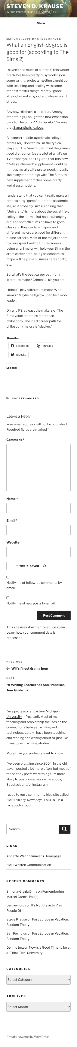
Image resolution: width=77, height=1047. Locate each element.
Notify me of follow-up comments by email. (34, 585)
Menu (41, 23)
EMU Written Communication (28, 865)
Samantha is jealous (28, 127)
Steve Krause (49, 38)
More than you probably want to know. (34, 753)
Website (12, 542)
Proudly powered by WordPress (27, 1036)
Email (11, 520)
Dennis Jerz (15, 947)
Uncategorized (25, 398)
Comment (15, 440)
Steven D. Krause (35, 6)
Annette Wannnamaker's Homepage (33, 856)
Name (12, 499)
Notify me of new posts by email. (30, 603)
